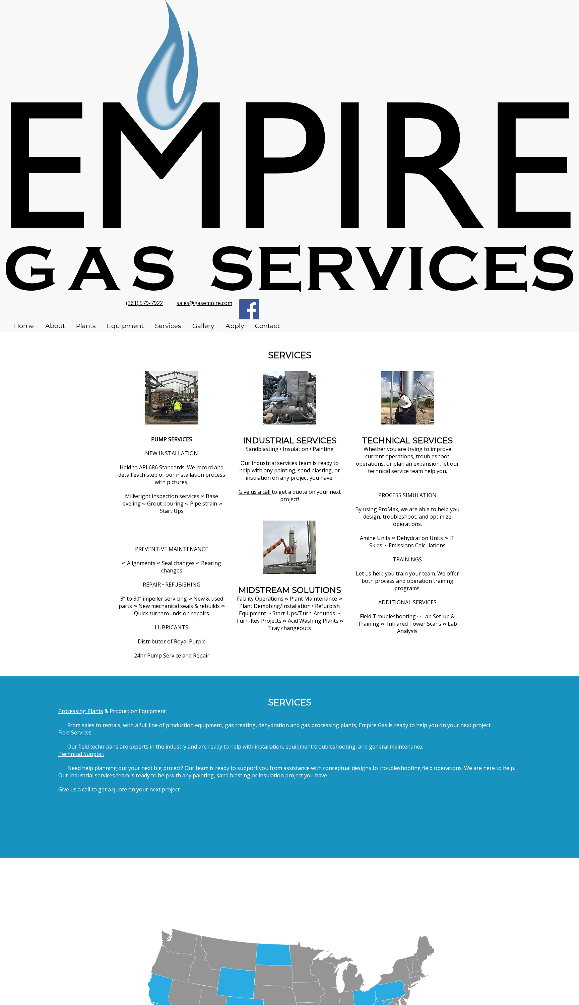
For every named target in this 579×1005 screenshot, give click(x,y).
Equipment (125, 326)
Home (24, 326)
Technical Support (81, 754)
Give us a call (255, 491)
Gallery (203, 326)
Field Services (74, 732)
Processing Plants (80, 711)
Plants (86, 326)
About (55, 326)
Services (168, 326)
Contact (267, 326)
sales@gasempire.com (204, 303)
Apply (235, 326)
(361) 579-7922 (144, 303)
